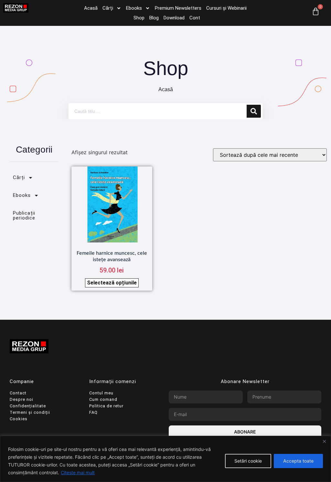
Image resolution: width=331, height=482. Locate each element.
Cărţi (107, 8)
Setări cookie (248, 461)
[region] (165, 459)
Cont (194, 18)
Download (174, 18)
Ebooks (134, 8)
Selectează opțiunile (112, 283)
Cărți (19, 177)
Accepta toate (298, 461)
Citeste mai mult (78, 472)
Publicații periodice (24, 215)
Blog (154, 18)
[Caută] (254, 111)
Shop (138, 18)
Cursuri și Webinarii (226, 8)
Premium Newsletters (178, 8)
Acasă (91, 8)
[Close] (324, 441)
